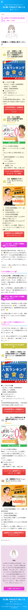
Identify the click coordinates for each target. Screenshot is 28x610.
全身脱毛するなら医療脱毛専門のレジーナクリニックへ (14, 234)
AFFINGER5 (14, 607)
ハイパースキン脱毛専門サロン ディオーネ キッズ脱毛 (14, 172)
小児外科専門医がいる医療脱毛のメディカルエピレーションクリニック (14, 109)
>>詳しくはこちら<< (14, 588)
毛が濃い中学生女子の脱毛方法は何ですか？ (14, 604)
